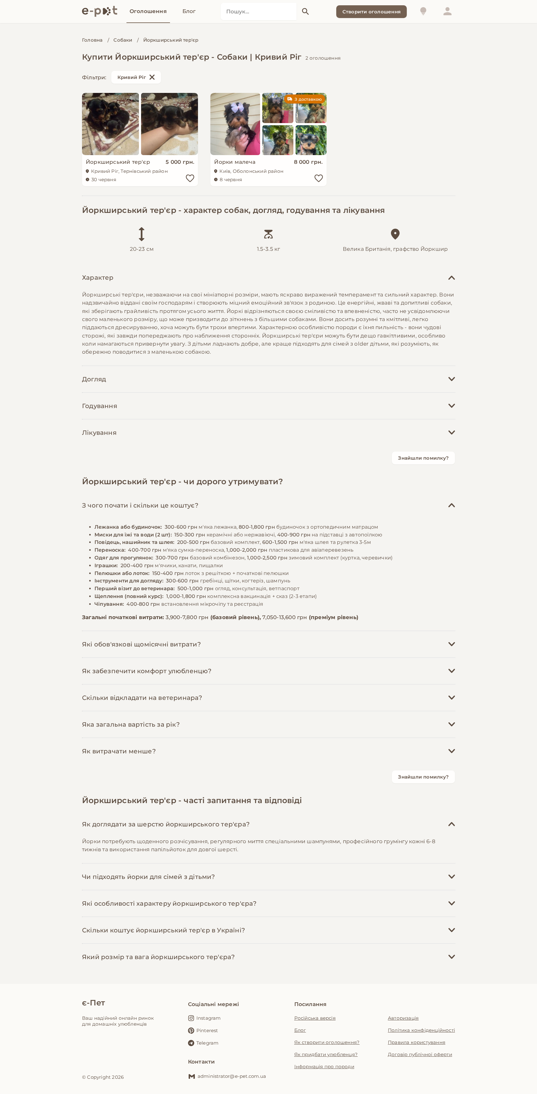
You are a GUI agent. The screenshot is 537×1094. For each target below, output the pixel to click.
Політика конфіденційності (421, 1030)
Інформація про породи (324, 1066)
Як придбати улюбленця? (326, 1054)
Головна (92, 40)
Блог (300, 1030)
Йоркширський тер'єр (171, 40)
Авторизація (403, 1018)
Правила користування (416, 1042)
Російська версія (315, 1018)
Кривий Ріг (131, 77)
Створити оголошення (371, 12)
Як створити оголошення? (327, 1042)
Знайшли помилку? (423, 458)
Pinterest (207, 1030)
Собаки (122, 40)
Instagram (208, 1018)
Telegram (207, 1043)
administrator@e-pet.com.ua (232, 1076)
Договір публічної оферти (420, 1054)
